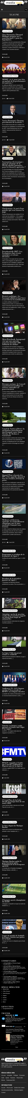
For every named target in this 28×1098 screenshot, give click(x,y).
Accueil (3, 1087)
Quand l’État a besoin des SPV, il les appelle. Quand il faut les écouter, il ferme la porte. (13, 478)
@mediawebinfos (18, 1026)
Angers (5, 995)
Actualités (10, 75)
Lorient (4, 999)
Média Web (6, 989)
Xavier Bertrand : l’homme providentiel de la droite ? (13, 121)
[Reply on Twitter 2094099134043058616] (6, 1047)
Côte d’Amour (6, 991)
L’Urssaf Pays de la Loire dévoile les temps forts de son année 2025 (13, 801)
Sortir (2, 1077)
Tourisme (10, 425)
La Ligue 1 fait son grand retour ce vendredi (11, 654)
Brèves (9, 551)
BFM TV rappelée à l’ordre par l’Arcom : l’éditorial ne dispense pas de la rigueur (12, 764)
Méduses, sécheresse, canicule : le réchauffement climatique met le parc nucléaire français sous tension (13, 523)
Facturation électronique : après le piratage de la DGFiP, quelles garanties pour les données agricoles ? (14, 164)
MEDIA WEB (9, 1026)
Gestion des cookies (19, 1087)
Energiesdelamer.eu (8, 1008)
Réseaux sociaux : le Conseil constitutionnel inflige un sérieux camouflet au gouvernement (13, 386)
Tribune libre (19, 1077)
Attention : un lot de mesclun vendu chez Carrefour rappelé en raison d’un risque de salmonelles (14, 616)
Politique (10, 31)
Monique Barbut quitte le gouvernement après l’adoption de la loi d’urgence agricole (13, 863)
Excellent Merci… (8, 964)
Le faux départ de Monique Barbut (12, 826)
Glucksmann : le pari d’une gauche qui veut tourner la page (13, 210)
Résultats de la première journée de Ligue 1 (11, 579)
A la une (5, 31)
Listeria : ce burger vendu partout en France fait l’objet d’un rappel (13, 727)
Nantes (5, 997)
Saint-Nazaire (6, 993)
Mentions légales (18, 1090)
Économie (10, 516)
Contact (3, 1092)
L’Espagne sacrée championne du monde (13, 901)
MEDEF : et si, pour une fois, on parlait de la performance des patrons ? (14, 81)
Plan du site (10, 1087)
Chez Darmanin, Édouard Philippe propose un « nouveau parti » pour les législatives (12, 37)
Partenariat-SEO (10, 1080)
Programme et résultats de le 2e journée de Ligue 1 (13, 555)
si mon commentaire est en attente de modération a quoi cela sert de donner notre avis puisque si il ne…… (14, 973)
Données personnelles (7, 1090)
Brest (4, 1002)
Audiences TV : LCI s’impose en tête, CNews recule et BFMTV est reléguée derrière (13, 690)
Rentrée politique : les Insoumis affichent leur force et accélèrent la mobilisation (14, 298)
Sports (13, 551)
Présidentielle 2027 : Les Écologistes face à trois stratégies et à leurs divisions (12, 254)
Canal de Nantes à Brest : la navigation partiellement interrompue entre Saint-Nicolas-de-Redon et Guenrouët (13, 432)
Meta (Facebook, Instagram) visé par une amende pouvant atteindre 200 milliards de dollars (13, 342)
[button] (2, 9)
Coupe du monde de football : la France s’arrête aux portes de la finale (13, 937)
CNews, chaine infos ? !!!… (10, 983)
